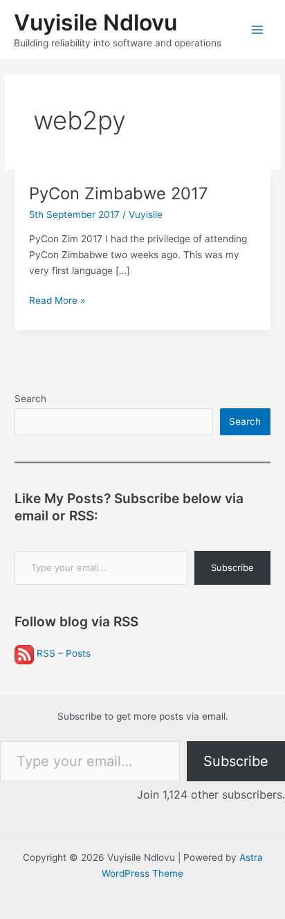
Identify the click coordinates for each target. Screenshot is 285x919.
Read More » (57, 301)
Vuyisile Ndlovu (95, 22)
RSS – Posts (62, 653)
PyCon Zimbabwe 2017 (118, 193)
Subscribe (232, 567)
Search (30, 398)
